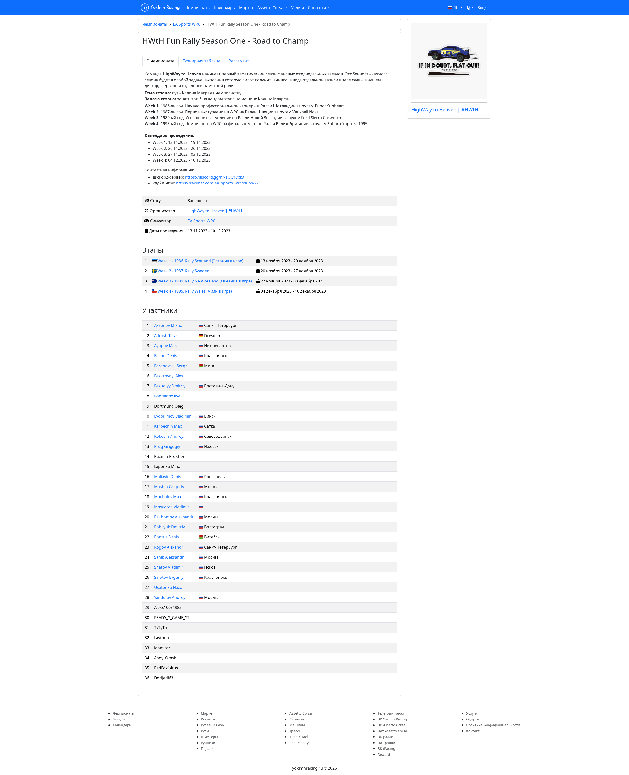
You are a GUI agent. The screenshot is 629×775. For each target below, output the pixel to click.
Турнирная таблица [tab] (201, 61)
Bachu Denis (165, 355)
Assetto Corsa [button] (270, 7)
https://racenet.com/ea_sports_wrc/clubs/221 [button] (218, 183)
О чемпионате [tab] (160, 61)
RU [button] (456, 7)
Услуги (297, 7)
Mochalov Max (167, 496)
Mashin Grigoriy (169, 486)
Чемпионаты (198, 7)
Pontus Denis (166, 537)
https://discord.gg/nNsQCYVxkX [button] (214, 177)
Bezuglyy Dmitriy (169, 386)
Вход (481, 7)
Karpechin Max (168, 426)
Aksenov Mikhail (169, 325)
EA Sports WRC (186, 24)
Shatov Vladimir (168, 567)
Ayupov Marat (167, 345)
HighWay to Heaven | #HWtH (215, 210)
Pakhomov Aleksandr (174, 517)
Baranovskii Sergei (171, 365)
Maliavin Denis (167, 476)
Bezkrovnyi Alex (168, 376)
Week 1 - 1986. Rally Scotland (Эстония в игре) (200, 261)
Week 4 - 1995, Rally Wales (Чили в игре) (194, 291)
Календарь (224, 7)
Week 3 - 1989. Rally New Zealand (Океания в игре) (204, 281)
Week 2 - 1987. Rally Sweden (183, 271)
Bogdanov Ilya (167, 396)
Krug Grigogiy (167, 446)
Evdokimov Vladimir (172, 416)
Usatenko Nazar (169, 587)
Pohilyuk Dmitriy (169, 527)
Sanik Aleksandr (169, 557)
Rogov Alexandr (168, 547)
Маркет (246, 7)
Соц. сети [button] (317, 7)
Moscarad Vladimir (171, 506)
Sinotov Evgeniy (168, 577)
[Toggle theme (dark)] (470, 8)
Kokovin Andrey (168, 436)
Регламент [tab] (239, 61)
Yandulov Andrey (169, 597)
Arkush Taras (166, 335)
